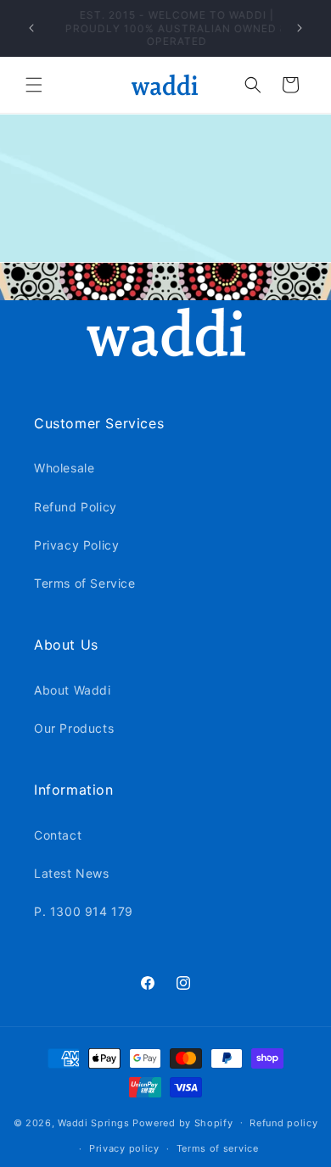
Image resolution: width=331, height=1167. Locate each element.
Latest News (71, 873)
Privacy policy (124, 1148)
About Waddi (72, 690)
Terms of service (218, 1148)
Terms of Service (85, 583)
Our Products (74, 728)
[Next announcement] (299, 28)
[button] (34, 84)
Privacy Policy (76, 545)
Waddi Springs (95, 1122)
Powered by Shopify (182, 1122)
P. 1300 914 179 (83, 911)
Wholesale (64, 468)
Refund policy (283, 1123)
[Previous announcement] (31, 28)
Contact (57, 835)
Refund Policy (75, 507)
